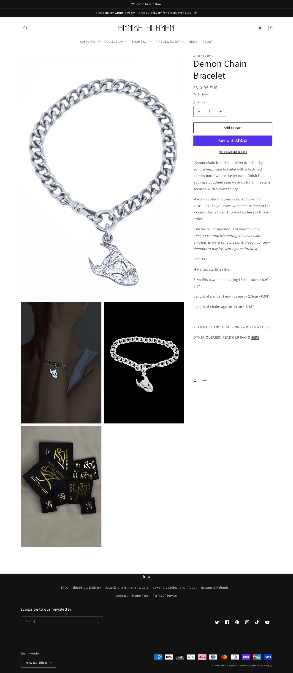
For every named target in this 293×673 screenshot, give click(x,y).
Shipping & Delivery (87, 587)
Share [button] (203, 380)
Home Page (140, 595)
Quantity (199, 102)
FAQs (64, 587)
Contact (122, 595)
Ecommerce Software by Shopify (254, 665)
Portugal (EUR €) (36, 663)
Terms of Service (165, 595)
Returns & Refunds (214, 587)
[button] (26, 28)
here (250, 212)
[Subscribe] (98, 622)
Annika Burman (229, 665)
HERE (266, 327)
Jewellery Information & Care (127, 587)
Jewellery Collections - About (175, 587)
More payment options (233, 151)
